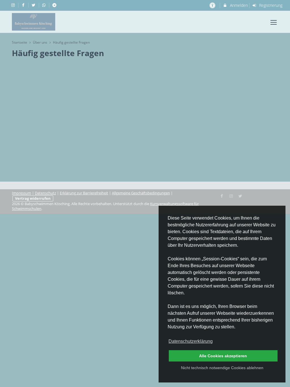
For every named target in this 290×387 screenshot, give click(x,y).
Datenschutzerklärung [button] (191, 341)
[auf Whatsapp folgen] (45, 5)
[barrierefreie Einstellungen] (212, 5)
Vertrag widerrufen (33, 198)
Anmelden (238, 5)
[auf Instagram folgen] (13, 5)
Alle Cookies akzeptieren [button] (223, 356)
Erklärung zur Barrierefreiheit (84, 193)
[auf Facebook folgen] (24, 5)
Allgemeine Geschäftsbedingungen (141, 193)
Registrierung (270, 5)
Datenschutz (45, 193)
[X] (240, 195)
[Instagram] (231, 195)
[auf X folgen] (34, 5)
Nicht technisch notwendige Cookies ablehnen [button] (222, 367)
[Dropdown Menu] (273, 22)
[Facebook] (222, 195)
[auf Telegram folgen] (55, 5)
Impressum (21, 193)
